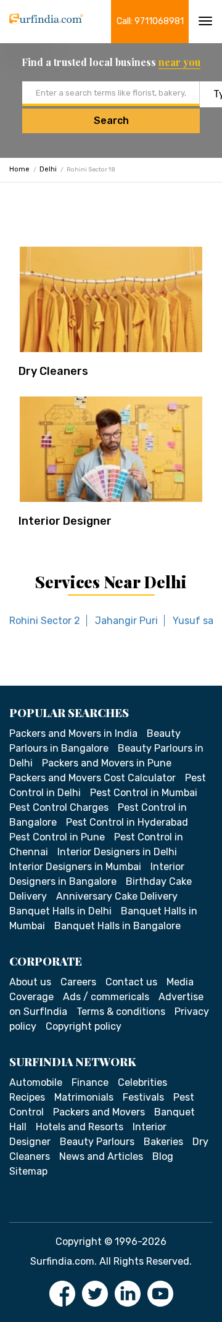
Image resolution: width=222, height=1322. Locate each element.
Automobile (35, 1082)
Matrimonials (83, 1097)
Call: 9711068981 (150, 21)
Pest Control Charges (59, 807)
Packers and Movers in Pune (106, 763)
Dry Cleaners (53, 371)
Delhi (48, 169)
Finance (90, 1082)
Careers (78, 982)
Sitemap (28, 1171)
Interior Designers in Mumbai (75, 866)
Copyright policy (83, 1026)
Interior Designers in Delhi (117, 852)
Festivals (143, 1097)
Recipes (27, 1097)
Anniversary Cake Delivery (117, 896)
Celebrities (142, 1082)
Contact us (131, 982)
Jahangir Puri (126, 620)
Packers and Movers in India (73, 733)
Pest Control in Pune (57, 837)
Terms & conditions (120, 1011)
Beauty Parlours (97, 1142)
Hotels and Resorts (79, 1127)
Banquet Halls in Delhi (60, 911)
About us (30, 982)
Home (19, 169)
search (111, 120)
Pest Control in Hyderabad (127, 822)
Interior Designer (65, 521)
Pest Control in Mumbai (143, 793)
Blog (162, 1156)
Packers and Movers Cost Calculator (92, 778)
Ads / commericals (106, 997)
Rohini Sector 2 (44, 620)
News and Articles (101, 1156)
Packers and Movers (99, 1112)
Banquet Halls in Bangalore (117, 926)
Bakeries (163, 1142)
